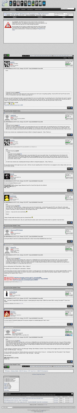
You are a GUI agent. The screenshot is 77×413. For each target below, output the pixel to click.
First (31, 55)
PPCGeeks (8, 13)
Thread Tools (70, 57)
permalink (70, 59)
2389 (65, 55)
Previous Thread (36, 374)
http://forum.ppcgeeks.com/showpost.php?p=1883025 (25, 279)
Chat (18, 9)
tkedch (12, 62)
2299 (60, 55)
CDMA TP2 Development (43, 13)
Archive (63, 407)
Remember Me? (70, 13)
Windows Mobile (15, 13)
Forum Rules (6, 390)
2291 (57, 55)
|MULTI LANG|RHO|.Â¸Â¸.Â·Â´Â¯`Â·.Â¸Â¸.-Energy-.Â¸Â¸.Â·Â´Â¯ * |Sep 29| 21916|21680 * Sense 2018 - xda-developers (26, 402)
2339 (62, 55)
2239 (42, 55)
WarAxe (12, 312)
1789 (37, 55)
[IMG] (5, 384)
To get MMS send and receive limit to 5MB (13, 105)
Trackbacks (6, 386)
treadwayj (13, 196)
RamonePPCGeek (17, 230)
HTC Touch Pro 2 (32, 13)
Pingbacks (6, 387)
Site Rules (30, 9)
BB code (5, 383)
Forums (13, 9)
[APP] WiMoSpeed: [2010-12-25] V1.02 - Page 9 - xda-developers (16, 400)
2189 (40, 55)
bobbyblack (13, 292)
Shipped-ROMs (38, 9)
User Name (57, 13)
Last (71, 55)
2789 (67, 55)
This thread (56, 398)
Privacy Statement (69, 407)
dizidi (12, 174)
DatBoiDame (16, 330)
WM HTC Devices (24, 13)
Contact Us (52, 407)
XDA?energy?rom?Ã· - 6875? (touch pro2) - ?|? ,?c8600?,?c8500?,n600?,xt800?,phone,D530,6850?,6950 (23, 398)
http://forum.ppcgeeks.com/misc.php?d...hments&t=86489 (27, 277)
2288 (50, 55)
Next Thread (42, 374)
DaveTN (13, 247)
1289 (35, 55)
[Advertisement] (60, 32)
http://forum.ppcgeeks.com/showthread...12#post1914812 (34, 278)
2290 (55, 55)
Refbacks (6, 388)
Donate (23, 9)
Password (56, 15)
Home (7, 9)
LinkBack (65, 57)
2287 (47, 55)
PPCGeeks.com (58, 407)
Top (74, 407)
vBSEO (42, 410)
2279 (45, 55)
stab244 (13, 115)
